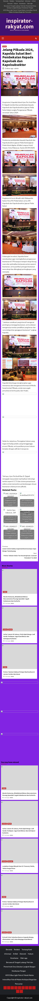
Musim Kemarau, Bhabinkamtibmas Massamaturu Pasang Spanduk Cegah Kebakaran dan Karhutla (16, 599)
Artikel (34, 1)
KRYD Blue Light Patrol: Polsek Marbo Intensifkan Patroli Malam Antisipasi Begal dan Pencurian (20, 11)
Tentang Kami (19, 1)
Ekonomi (9, 3)
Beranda (5, 1)
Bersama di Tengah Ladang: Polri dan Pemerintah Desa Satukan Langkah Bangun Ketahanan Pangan (20, 7)
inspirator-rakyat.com (19, 23)
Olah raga (30, 3)
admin (16, 68)
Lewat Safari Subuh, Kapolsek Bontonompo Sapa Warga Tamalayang (19, 548)
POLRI (4, 46)
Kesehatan (22, 3)
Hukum (16, 3)
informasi (27, 1)
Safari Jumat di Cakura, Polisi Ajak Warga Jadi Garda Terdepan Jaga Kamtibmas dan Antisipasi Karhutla (19, 636)
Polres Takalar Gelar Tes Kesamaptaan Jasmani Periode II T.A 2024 (20, 555)
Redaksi (12, 1)
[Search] (36, 38)
